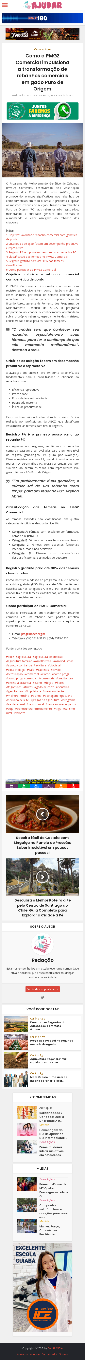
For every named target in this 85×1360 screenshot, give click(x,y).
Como (46, 674)
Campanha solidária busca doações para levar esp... (53, 1211)
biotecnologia (16, 670)
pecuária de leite (18, 700)
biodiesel (55, 665)
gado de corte (45, 687)
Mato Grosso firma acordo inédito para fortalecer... (48, 1078)
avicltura (41, 665)
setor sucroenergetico (61, 704)
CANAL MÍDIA (55, 1348)
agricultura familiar (20, 661)
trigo (58, 708)
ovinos (37, 696)
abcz (11, 657)
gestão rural (15, 691)
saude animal (16, 704)
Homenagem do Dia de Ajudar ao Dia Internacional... (53, 1134)
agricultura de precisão (48, 657)
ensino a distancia (19, 683)
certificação (15, 674)
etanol (38, 683)
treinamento (44, 708)
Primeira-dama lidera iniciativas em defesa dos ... (51, 1151)
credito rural (65, 678)
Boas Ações (47, 1142)
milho (25, 696)
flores (60, 683)
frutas (29, 687)
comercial (32, 674)
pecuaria (66, 696)
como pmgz (61, 674)
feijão (49, 683)
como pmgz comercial (22, 678)
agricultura (24, 657)
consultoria (47, 678)
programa (69, 700)
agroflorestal (43, 661)
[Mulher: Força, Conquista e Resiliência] (28, 1226)
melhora (13, 696)
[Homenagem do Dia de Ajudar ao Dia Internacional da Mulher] (28, 1129)
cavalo (56, 670)
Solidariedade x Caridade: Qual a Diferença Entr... (51, 1117)
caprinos (43, 670)
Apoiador (22, 1354)
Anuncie (35, 1354)
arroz (28, 665)
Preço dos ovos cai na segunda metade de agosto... (51, 1042)
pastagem (51, 696)
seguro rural (36, 704)
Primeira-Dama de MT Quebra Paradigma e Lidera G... (53, 1190)
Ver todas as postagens (42, 989)
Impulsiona (34, 691)
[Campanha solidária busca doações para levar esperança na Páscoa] (28, 1205)
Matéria (44, 1125)
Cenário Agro (42, 49)
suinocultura (25, 708)
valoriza (20, 713)
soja (10, 708)
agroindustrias (64, 661)
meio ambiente (54, 691)
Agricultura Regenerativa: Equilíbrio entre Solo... (48, 1060)
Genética (63, 687)
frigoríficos (15, 687)
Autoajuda (46, 1108)
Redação (48, 95)
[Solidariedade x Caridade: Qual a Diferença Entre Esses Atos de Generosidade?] (28, 1112)
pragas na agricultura (45, 700)
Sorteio (63, 1354)
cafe (31, 670)
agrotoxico (15, 665)
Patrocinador (49, 1354)
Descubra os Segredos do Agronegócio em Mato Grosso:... (47, 1025)
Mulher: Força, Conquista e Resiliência (49, 1230)
